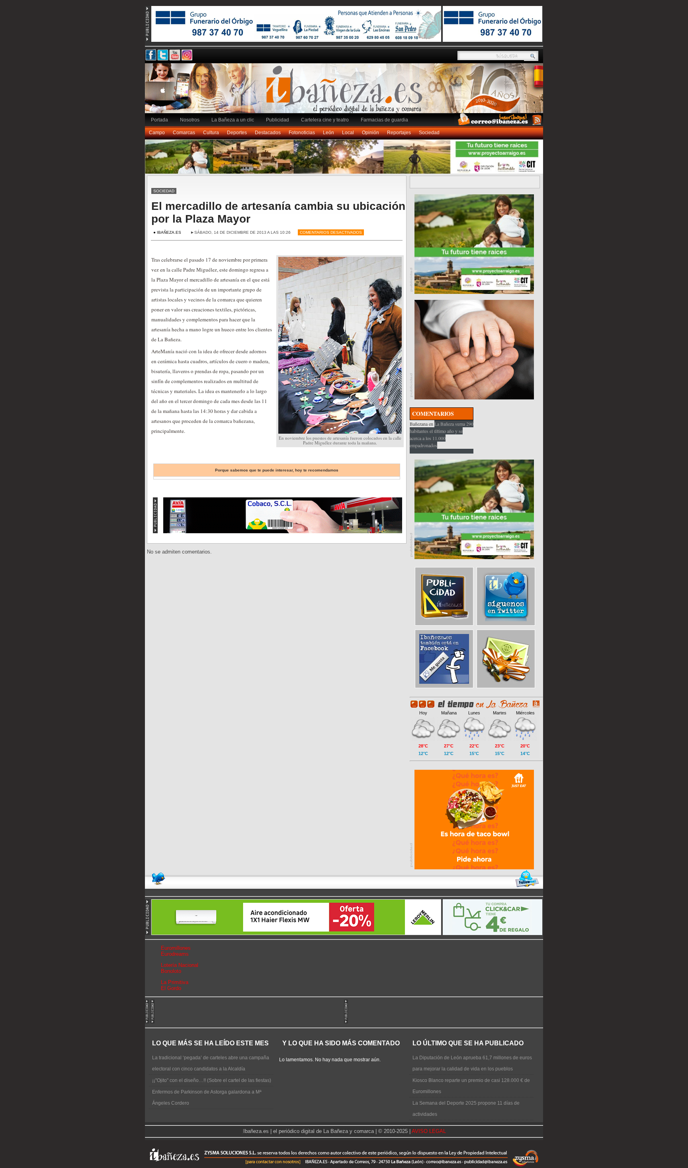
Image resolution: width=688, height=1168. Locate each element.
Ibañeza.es (346, 92)
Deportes (237, 132)
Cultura (211, 132)
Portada (159, 120)
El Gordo (171, 988)
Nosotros (189, 120)
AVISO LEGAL (429, 1131)
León (328, 132)
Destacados (268, 132)
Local (348, 132)
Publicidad (277, 120)
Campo (157, 132)
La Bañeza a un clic (232, 120)
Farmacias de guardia (384, 120)
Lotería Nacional (179, 965)
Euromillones (176, 948)
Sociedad (429, 132)
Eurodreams (175, 954)
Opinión (370, 132)
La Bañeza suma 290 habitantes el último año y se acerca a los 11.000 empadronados (441, 434)
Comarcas (184, 132)
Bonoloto (171, 971)
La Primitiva (174, 982)
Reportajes (399, 132)
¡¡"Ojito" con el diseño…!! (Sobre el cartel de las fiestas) (211, 1080)
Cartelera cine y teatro (325, 120)
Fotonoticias (302, 132)
